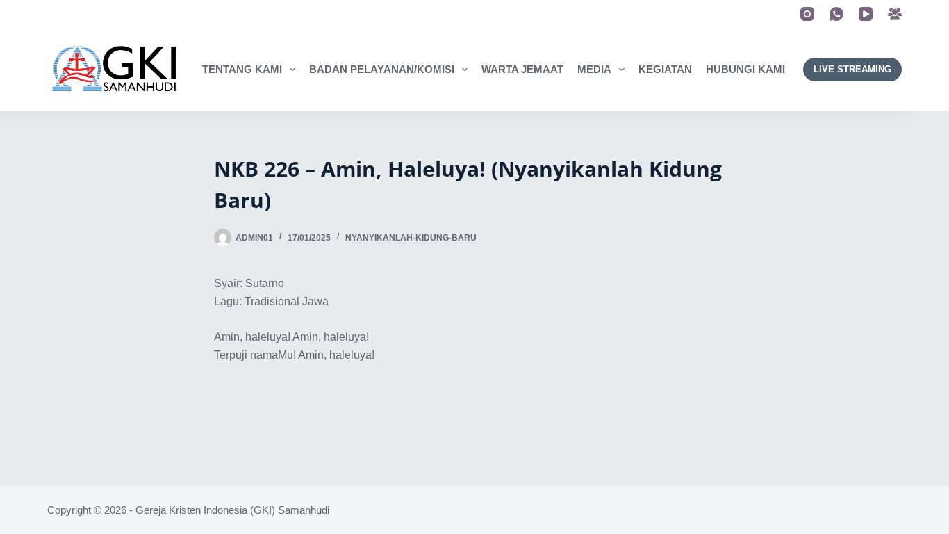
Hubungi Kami (745, 69)
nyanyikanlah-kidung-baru (411, 238)
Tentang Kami (242, 69)
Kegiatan (665, 69)
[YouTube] (866, 14)
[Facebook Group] (895, 14)
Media (594, 69)
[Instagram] (807, 14)
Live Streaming (852, 69)
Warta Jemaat (522, 69)
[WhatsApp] (836, 14)
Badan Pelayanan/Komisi (381, 69)
